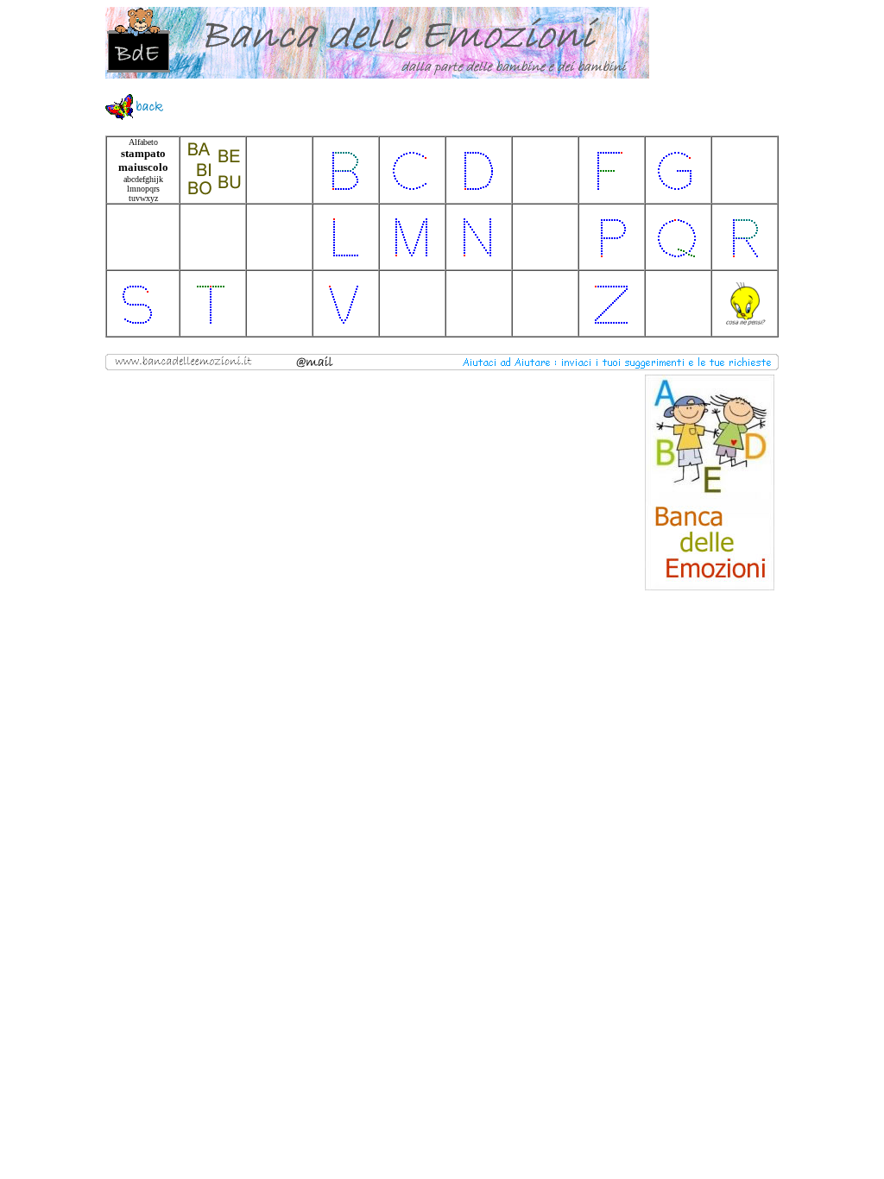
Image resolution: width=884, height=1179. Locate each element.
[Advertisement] (239, 482)
